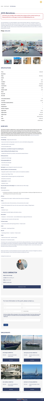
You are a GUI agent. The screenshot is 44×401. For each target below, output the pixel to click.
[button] (42, 60)
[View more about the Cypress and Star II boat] (32, 342)
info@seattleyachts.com (28, 17)
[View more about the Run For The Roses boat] (32, 371)
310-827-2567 (8, 280)
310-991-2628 (8, 282)
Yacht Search (6, 6)
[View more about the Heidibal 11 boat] (11, 371)
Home (2, 6)
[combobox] (32, 311)
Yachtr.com (9, 256)
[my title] (22, 44)
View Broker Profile (22, 286)
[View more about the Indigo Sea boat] (11, 342)
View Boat (11, 360)
